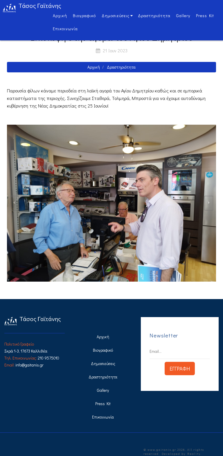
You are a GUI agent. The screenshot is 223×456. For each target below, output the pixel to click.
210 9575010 (48, 358)
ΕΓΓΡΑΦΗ (180, 368)
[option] (111, 203)
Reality (193, 454)
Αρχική (60, 15)
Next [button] (208, 203)
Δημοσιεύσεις (116, 15)
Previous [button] (14, 203)
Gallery (183, 15)
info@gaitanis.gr (29, 365)
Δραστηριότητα (154, 15)
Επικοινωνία (65, 28)
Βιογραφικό (84, 15)
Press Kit (205, 15)
